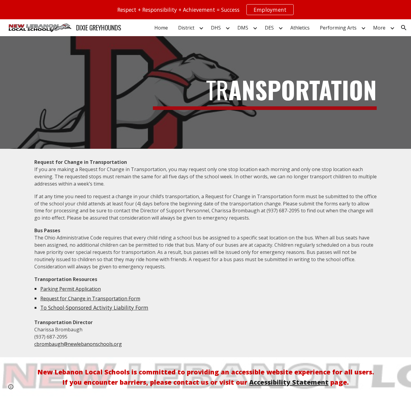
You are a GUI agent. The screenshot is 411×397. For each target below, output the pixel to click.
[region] (205, 9)
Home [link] (161, 27)
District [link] (186, 27)
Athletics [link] (300, 27)
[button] (404, 27)
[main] (264, 92)
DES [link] (269, 27)
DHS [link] (216, 27)
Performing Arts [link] (338, 27)
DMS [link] (242, 27)
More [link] (379, 27)
